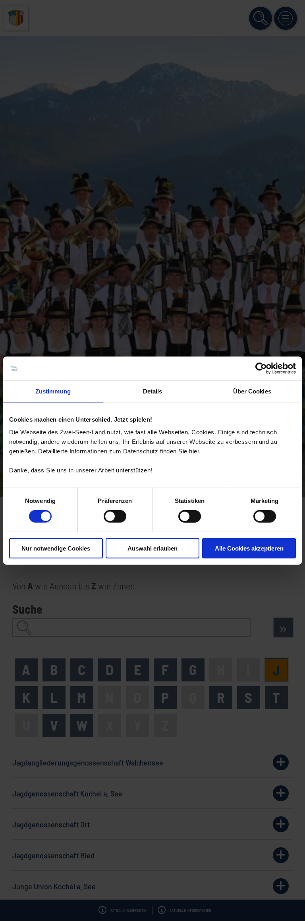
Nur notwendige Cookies (55, 548)
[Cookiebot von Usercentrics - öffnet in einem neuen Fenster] (261, 368)
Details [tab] (152, 391)
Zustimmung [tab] (53, 391)
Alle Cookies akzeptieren (249, 548)
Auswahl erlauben (152, 548)
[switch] (115, 516)
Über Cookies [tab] (252, 391)
